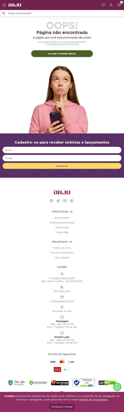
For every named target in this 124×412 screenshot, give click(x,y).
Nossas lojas (62, 227)
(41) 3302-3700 (62, 291)
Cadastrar (62, 165)
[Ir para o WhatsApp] (71, 201)
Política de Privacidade (93, 399)
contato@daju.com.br (62, 301)
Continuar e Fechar (62, 406)
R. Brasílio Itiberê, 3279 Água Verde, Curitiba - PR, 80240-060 (62, 279)
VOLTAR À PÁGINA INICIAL (62, 53)
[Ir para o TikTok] (58, 201)
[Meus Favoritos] (103, 5)
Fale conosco (62, 257)
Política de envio (62, 248)
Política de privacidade (62, 222)
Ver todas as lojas (62, 311)
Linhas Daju (62, 232)
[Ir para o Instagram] (52, 201)
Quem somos (62, 217)
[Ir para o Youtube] (64, 201)
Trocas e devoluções (62, 252)
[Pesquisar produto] (4, 13)
